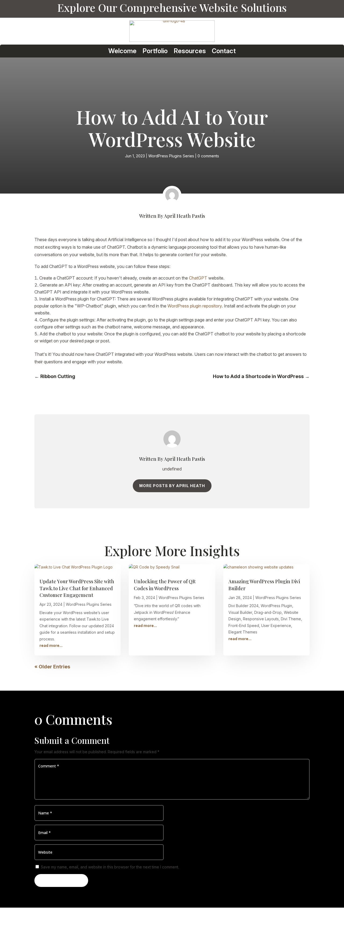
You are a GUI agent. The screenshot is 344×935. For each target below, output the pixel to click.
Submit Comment (61, 880)
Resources (190, 51)
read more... (51, 645)
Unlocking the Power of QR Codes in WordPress (165, 584)
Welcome (122, 51)
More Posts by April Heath (172, 485)
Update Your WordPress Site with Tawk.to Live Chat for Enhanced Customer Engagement (77, 588)
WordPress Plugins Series (171, 156)
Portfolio (155, 51)
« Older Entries (52, 666)
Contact (224, 51)
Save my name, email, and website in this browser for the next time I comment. (110, 867)
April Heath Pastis (184, 216)
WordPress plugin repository (194, 306)
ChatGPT (198, 278)
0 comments (208, 156)
